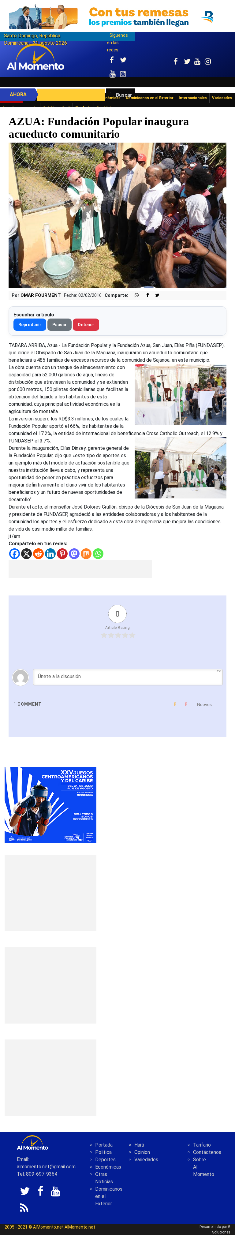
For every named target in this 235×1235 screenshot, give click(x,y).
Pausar (59, 324)
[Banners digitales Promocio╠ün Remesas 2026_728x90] (117, 16)
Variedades (146, 1159)
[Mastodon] (74, 553)
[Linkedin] (50, 553)
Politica (103, 1152)
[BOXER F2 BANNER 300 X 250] (50, 805)
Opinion (142, 1152)
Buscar (124, 95)
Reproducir (29, 324)
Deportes (105, 1159)
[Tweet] (154, 295)
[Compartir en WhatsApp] (134, 295)
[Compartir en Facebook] (144, 295)
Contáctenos (207, 1152)
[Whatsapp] (98, 553)
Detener (86, 324)
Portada (104, 1145)
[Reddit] (38, 553)
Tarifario (202, 1145)
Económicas (108, 1167)
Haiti (139, 1145)
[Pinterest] (62, 553)
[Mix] (86, 553)
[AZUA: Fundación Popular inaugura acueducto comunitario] (117, 215)
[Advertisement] (80, 569)
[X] (26, 553)
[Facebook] (14, 553)
